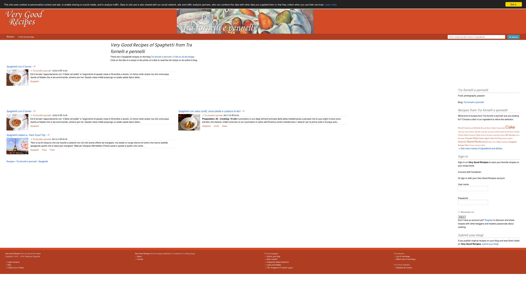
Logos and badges (274, 264)
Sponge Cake (463, 145)
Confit (216, 125)
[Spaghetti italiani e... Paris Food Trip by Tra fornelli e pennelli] (17, 145)
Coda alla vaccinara (487, 132)
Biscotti (461, 127)
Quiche (505, 138)
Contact (140, 259)
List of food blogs (403, 256)
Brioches (477, 128)
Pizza (500, 138)
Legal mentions (13, 262)
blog (9, 264)
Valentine (478, 145)
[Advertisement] (260, 87)
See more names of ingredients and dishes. (482, 148)
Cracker (516, 131)
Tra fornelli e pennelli (161, 56)
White (483, 145)
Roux (494, 142)
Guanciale (496, 135)
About (139, 256)
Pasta (475, 138)
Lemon (502, 135)
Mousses (512, 135)
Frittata (478, 135)
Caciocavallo (500, 128)
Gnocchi (483, 135)
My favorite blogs (27, 36)
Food (52, 149)
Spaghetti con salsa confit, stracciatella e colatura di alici (209, 111)
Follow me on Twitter (16, 267)
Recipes (10, 37)
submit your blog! (490, 243)
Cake (510, 127)
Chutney (471, 132)
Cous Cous (509, 131)
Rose (490, 142)
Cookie (501, 132)
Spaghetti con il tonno (18, 67)
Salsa (224, 125)
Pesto (492, 138)
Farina (466, 135)
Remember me (467, 212)
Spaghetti (34, 81)
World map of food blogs (405, 259)
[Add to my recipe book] (35, 67)
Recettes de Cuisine (404, 267)
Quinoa (510, 138)
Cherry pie (461, 132)
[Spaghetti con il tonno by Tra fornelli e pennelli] (17, 77)
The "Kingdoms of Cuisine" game (280, 267)
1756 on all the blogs (183, 56)
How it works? (272, 259)
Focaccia (472, 135)
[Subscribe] (31, 70)
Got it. (514, 4)
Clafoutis (477, 132)
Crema (460, 135)
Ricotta (478, 141)
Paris (44, 149)
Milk (506, 135)
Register (489, 220)
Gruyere (490, 135)
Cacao (493, 128)
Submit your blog (273, 256)
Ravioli (470, 141)
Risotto (485, 141)
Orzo (517, 135)
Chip (466, 132)
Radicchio (462, 141)
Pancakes (461, 138)
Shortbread (505, 142)
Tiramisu (471, 145)
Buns (488, 128)
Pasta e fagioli (484, 138)
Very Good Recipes (12, 253)
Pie (495, 138)
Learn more (331, 4)
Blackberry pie (468, 128)
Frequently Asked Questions (278, 262)
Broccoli (483, 128)
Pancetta (468, 138)
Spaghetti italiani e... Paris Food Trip (25, 135)
